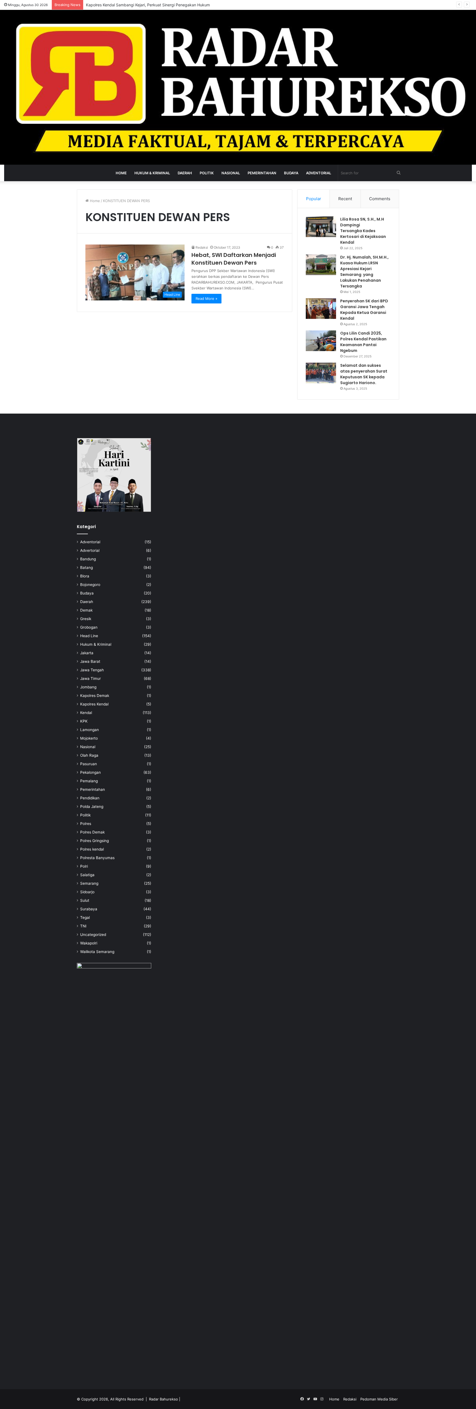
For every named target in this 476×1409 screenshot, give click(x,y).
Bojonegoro (90, 584)
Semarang (89, 883)
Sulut (84, 900)
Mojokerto (89, 738)
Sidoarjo (87, 892)
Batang (86, 567)
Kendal (86, 712)
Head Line (89, 636)
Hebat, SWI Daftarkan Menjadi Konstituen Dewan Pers (233, 259)
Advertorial (89, 550)
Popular (313, 198)
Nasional (230, 173)
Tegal (85, 917)
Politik (207, 173)
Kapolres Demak (94, 695)
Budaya (291, 173)
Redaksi (202, 247)
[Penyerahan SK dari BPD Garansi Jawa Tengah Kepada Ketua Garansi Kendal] (321, 308)
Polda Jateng (91, 806)
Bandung (88, 559)
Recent (345, 198)
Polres (85, 823)
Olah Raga (89, 755)
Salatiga (87, 875)
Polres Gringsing (94, 840)
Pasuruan (88, 764)
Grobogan (89, 627)
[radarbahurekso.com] (238, 87)
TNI (83, 926)
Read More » (206, 298)
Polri (84, 866)
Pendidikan (89, 798)
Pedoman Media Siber (379, 1399)
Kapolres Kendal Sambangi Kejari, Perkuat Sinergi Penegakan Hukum (148, 4)
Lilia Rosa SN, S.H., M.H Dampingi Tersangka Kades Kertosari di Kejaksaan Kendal (363, 230)
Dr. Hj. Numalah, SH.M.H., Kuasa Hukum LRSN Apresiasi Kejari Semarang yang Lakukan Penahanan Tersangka (364, 271)
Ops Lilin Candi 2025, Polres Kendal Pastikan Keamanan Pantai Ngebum (363, 341)
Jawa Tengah (92, 670)
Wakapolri (88, 943)
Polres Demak (92, 832)
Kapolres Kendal (94, 704)
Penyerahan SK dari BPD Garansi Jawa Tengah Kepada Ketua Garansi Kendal (364, 309)
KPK (84, 721)
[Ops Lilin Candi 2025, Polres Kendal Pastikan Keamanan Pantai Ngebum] (321, 340)
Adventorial (318, 173)
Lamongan (89, 729)
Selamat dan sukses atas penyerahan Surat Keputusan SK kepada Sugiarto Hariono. (363, 374)
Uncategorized (93, 934)
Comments (379, 198)
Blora (84, 576)
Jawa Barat (90, 661)
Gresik (85, 619)
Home (121, 173)
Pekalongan (90, 772)
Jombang (88, 687)
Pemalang (89, 781)
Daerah (185, 173)
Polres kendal (92, 849)
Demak (86, 610)
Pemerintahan (262, 173)
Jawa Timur (90, 678)
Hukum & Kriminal (152, 173)
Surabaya (88, 909)
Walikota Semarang (97, 951)
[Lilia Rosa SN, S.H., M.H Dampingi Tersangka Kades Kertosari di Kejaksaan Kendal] (321, 226)
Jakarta (86, 653)
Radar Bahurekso (163, 1399)
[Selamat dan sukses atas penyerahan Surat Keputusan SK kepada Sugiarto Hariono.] (321, 373)
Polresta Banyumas (97, 858)
